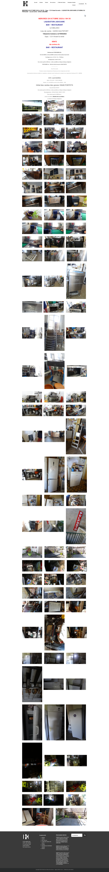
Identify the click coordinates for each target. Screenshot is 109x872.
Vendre (46, 2)
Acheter (41, 2)
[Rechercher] (85, 3)
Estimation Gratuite (71, 2)
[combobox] (81, 3)
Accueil (35, 2)
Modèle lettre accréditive (58, 96)
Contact (73, 5)
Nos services (52, 2)
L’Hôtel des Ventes (61, 2)
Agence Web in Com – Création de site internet (64, 869)
